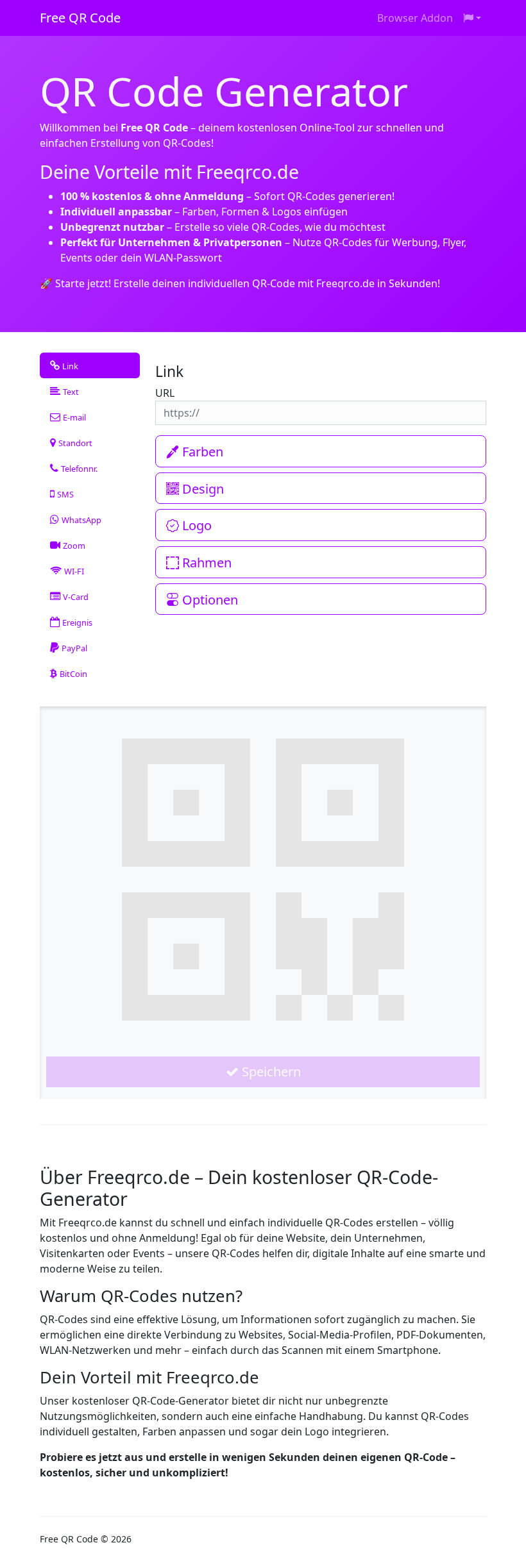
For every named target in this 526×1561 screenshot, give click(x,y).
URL (164, 393)
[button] (472, 18)
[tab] (90, 365)
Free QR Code (80, 17)
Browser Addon (415, 18)
